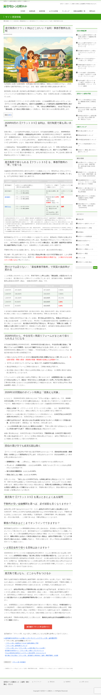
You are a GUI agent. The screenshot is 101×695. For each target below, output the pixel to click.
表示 (9, 115)
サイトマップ (37, 681)
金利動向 (81, 232)
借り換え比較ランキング (85, 131)
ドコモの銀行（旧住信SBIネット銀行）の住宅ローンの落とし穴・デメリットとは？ (87, 74)
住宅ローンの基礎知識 (85, 236)
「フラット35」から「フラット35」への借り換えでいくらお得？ (25, 648)
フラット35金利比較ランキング (87, 144)
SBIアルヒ (8, 206)
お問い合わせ (84, 681)
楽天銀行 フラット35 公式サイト (38, 627)
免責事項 (68, 681)
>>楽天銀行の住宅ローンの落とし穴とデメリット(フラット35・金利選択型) (30, 638)
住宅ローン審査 (83, 253)
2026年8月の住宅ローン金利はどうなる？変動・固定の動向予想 (87, 109)
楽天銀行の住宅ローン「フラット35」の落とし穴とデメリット (24, 650)
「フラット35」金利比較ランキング (16, 645)
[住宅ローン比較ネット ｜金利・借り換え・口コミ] (15, 5)
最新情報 (42, 11)
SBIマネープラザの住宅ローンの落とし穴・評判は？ (86, 59)
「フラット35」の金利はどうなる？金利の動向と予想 (21, 643)
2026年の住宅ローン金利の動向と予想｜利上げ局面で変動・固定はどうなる (87, 117)
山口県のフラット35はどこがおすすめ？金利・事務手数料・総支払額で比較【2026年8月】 (87, 165)
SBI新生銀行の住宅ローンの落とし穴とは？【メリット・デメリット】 (87, 66)
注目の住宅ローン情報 (85, 228)
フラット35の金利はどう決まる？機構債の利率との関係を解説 (87, 101)
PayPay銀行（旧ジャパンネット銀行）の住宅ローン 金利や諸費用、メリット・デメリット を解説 (87, 83)
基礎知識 (32, 11)
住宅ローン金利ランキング (86, 223)
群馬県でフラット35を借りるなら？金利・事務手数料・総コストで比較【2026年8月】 (87, 174)
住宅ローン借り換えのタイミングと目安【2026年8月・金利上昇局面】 (87, 190)
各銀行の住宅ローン (84, 240)
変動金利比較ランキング (85, 135)
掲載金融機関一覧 (79, 11)
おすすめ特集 (53, 11)
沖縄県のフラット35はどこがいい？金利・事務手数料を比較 (20, 668)
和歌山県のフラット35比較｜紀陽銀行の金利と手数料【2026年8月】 (87, 197)
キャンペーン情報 (83, 245)
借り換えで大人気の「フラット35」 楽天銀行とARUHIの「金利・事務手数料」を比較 (31, 655)
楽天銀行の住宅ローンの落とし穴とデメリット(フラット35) (87, 52)
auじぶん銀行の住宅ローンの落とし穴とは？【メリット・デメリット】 (87, 44)
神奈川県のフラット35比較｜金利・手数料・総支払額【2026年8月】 (87, 205)
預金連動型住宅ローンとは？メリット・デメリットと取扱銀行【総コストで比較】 (87, 182)
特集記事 (81, 219)
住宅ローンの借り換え (85, 262)
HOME (23, 11)
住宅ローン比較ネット (48, 691)
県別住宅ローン (24, 21)
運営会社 (92, 11)
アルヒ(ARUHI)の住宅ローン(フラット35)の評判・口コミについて (25, 653)
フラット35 (15, 662)
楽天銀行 (7, 197)
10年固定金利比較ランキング (87, 139)
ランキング (65, 11)
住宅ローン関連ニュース (85, 249)
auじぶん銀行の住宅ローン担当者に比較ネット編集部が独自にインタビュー (87, 36)
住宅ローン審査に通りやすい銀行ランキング (87, 151)
